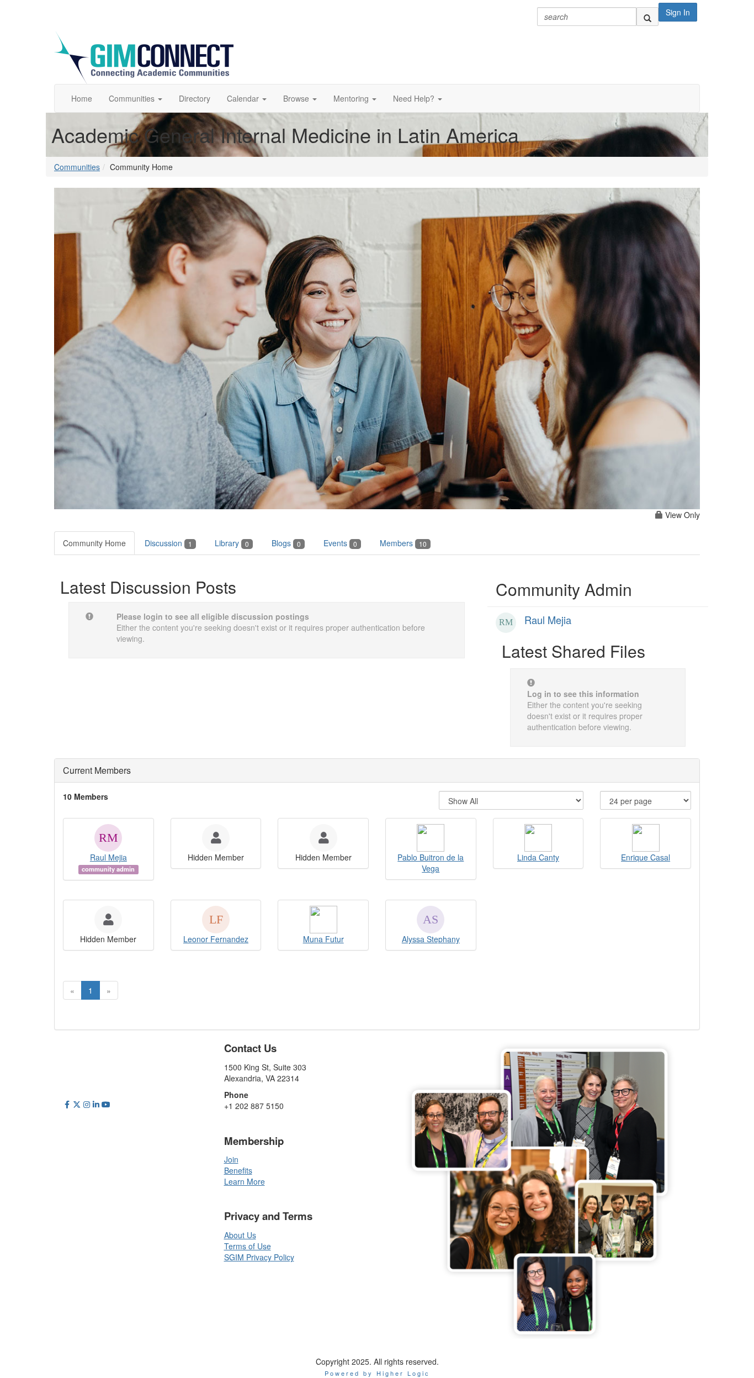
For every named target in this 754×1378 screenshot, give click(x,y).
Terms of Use (247, 1246)
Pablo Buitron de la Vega (430, 863)
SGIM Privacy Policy (259, 1257)
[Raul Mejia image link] (506, 623)
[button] (135, 98)
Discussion (168, 542)
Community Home (94, 542)
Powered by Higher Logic (377, 1373)
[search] (647, 16)
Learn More (244, 1181)
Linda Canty (538, 857)
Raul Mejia (547, 620)
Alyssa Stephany (431, 938)
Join (231, 1159)
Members (403, 542)
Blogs (286, 542)
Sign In (678, 12)
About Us (240, 1234)
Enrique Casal (645, 857)
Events (340, 542)
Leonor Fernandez (215, 938)
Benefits (238, 1170)
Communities (77, 166)
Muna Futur (323, 938)
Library (232, 542)
